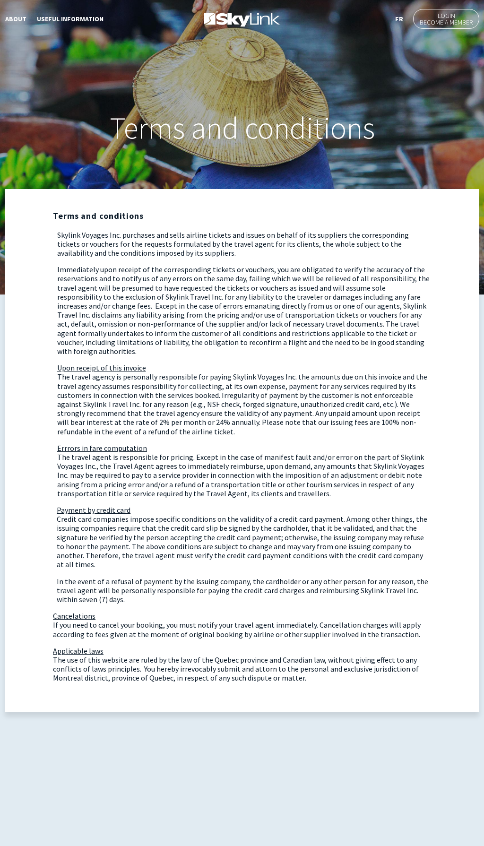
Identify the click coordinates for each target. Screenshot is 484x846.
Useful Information (70, 19)
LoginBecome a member (446, 18)
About (15, 19)
